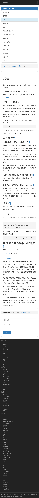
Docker (5, 475)
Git (4, 468)
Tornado (5, 438)
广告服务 (20, 496)
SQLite (5, 404)
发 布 (7, 332)
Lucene (5, 473)
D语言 (5, 363)
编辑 (4, 27)
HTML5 (5, 389)
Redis (4, 407)
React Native (7, 375)
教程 (8, 66)
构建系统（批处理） (8, 31)
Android (5, 350)
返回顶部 (27, 312)
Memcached (6, 409)
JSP (4, 361)
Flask (4, 436)
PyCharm (6, 450)
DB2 (4, 402)
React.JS (5, 373)
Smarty (5, 439)
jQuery (5, 369)
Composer (6, 471)
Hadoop (5, 477)
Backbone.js (6, 384)
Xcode (5, 459)
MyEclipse (6, 446)
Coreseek (6, 490)
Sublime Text (7, 452)
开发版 (8, 256)
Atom (4, 461)
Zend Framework (8, 421)
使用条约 (7, 97)
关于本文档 (6, 12)
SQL (4, 411)
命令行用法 (6, 46)
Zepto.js (5, 382)
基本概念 (5, 23)
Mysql (5, 394)
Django (5, 434)
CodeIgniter (6, 423)
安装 (4, 20)
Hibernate (6, 430)
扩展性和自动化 (7, 42)
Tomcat (5, 486)
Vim (4, 463)
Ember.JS (6, 380)
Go (4, 355)
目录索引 (5, 16)
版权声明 (15, 496)
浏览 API (5, 57)
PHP (4, 343)
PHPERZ (4, 2)
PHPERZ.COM (19, 494)
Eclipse (5, 445)
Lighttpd (5, 488)
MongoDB (6, 405)
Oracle (5, 400)
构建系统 (5, 49)
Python (5, 344)
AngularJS (6, 377)
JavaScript (6, 378)
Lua (4, 359)
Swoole (5, 429)
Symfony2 (6, 419)
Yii (4, 416)
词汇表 (5, 61)
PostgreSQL (6, 398)
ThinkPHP (6, 425)
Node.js (5, 357)
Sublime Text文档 (8, 8)
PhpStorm (6, 448)
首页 (4, 66)
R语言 (5, 364)
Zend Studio (6, 455)
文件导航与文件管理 (8, 34)
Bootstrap (6, 371)
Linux (4, 479)
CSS (4, 388)
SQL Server (6, 396)
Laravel (5, 418)
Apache (5, 482)
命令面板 (5, 53)
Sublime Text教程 (17, 66)
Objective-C (6, 352)
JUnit (4, 432)
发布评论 (22, 312)
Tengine (5, 484)
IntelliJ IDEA (6, 457)
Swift (4, 353)
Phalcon (5, 427)
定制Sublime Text (8, 38)
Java (4, 348)
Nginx (4, 480)
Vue (4, 386)
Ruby (4, 346)
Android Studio (7, 454)
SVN (4, 470)
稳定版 (8, 253)
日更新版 (9, 258)
